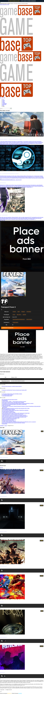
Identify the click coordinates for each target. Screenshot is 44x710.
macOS (24, 314)
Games (3, 101)
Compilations (4, 103)
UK (0, 97)
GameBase (2, 425)
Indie (19, 311)
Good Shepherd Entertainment (18, 319)
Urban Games (29, 319)
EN (2, 97)
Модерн (23, 311)
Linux (14, 314)
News (3, 99)
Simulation (29, 311)
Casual (14, 311)
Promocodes (4, 104)
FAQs (3, 105)
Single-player (15, 322)
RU (4, 97)
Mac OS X (19, 314)
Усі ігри (1, 467)
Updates (3, 102)
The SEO (20, 693)
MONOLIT (9, 693)
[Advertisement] (22, 702)
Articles (3, 100)
